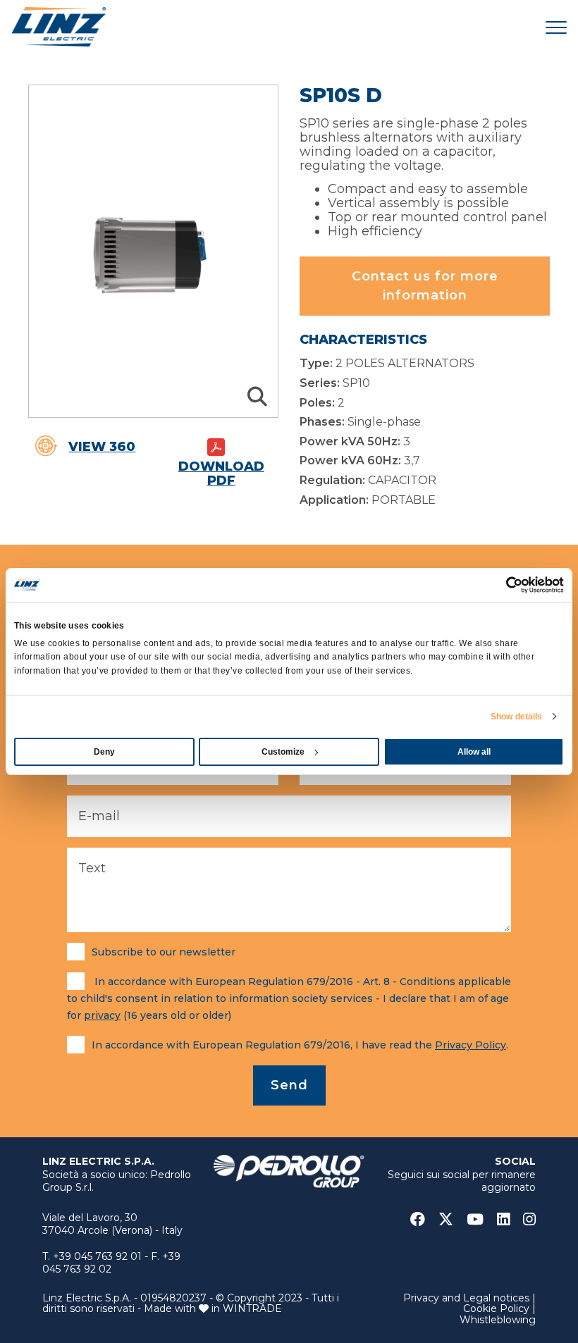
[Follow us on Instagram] (529, 1219)
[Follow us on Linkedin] (508, 1219)
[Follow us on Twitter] (451, 1219)
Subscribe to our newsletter (163, 952)
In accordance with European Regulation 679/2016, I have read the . (300, 1045)
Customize (283, 752)
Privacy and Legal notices (466, 1298)
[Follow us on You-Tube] (480, 1219)
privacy (102, 1015)
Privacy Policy (470, 1045)
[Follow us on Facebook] (423, 1219)
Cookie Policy (496, 1308)
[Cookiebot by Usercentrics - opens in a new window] (502, 584)
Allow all (474, 752)
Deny (104, 752)
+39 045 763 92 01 (97, 1256)
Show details (516, 717)
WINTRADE (252, 1308)
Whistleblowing (498, 1319)
